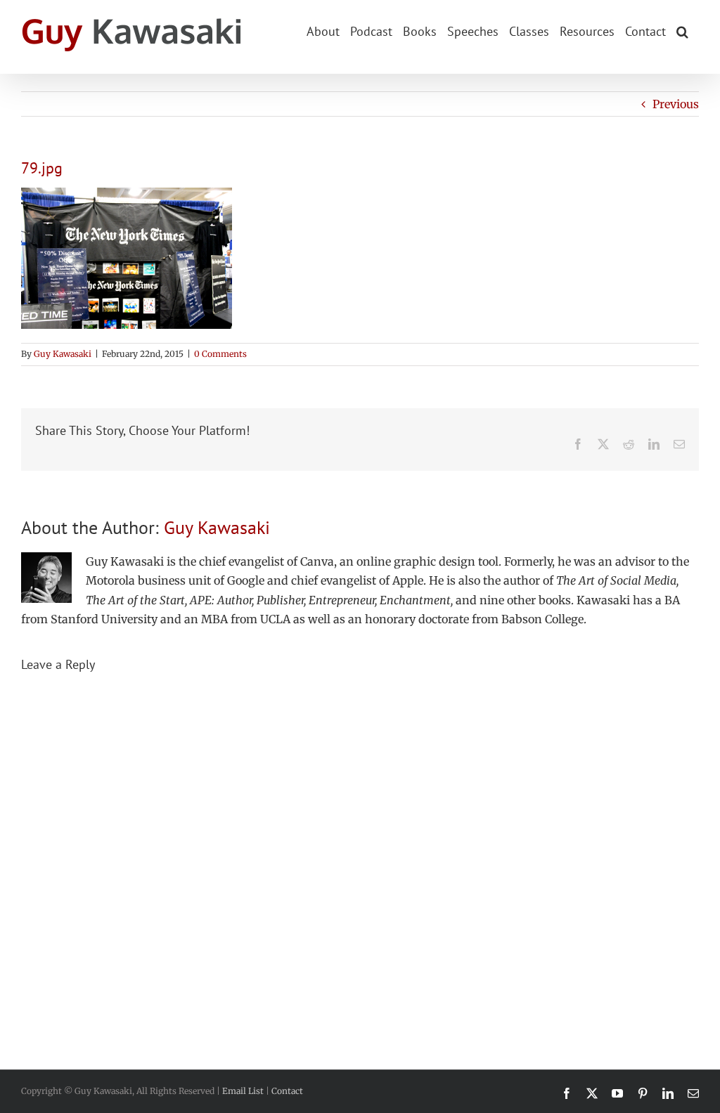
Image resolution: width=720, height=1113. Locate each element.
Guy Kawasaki (62, 354)
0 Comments (220, 354)
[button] (682, 30)
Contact (287, 1091)
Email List (243, 1091)
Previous (675, 104)
